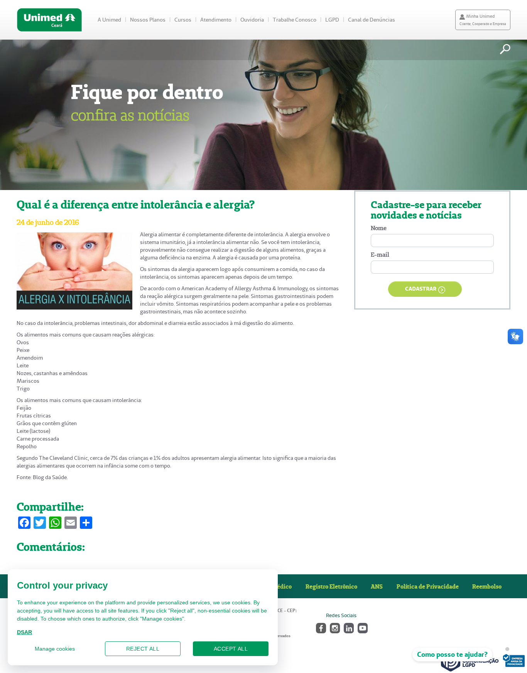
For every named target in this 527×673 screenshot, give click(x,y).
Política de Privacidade (428, 586)
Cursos (182, 19)
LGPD (332, 19)
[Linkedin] (348, 627)
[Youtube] (362, 627)
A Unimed (109, 19)
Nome (379, 228)
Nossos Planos (148, 19)
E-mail (380, 254)
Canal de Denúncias (371, 19)
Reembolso (487, 586)
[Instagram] (334, 627)
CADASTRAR (420, 288)
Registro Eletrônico (331, 586)
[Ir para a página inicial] (49, 20)
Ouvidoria (252, 19)
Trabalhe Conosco (294, 19)
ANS (377, 586)
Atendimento (215, 19)
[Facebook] (320, 627)
